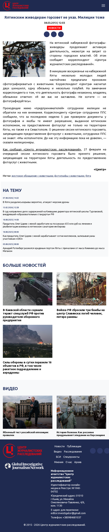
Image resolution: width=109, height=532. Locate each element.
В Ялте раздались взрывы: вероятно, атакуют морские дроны (36, 202)
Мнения (58, 462)
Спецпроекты (71, 456)
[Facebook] (47, 34)
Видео (10, 388)
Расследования (73, 451)
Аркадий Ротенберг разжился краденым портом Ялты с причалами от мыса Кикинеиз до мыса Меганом (53, 249)
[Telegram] (61, 34)
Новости (54, 27)
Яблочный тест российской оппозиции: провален (26, 433)
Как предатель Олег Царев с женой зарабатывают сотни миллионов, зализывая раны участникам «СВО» (49, 237)
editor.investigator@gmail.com (68, 513)
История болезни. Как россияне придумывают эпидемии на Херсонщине (81, 433)
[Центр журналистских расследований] (16, 6)
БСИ (58, 456)
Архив (77, 462)
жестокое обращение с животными (32, 175)
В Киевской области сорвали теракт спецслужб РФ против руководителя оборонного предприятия (23, 315)
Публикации (74, 446)
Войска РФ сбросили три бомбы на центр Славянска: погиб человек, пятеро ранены (80, 313)
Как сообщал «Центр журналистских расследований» (42, 149)
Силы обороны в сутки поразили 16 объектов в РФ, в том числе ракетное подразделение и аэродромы (27, 367)
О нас (69, 462)
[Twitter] (54, 34)
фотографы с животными (69, 175)
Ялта (88, 175)
